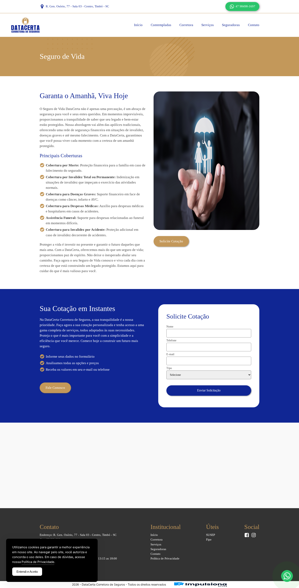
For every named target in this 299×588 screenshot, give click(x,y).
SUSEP (210, 534)
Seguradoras (231, 25)
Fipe (209, 539)
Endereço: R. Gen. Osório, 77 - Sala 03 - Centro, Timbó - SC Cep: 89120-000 (78, 537)
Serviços (207, 25)
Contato (253, 25)
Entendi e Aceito (27, 571)
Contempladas (161, 25)
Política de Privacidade (165, 558)
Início (138, 25)
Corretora (186, 25)
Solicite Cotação (171, 241)
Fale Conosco (55, 388)
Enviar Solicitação (208, 390)
